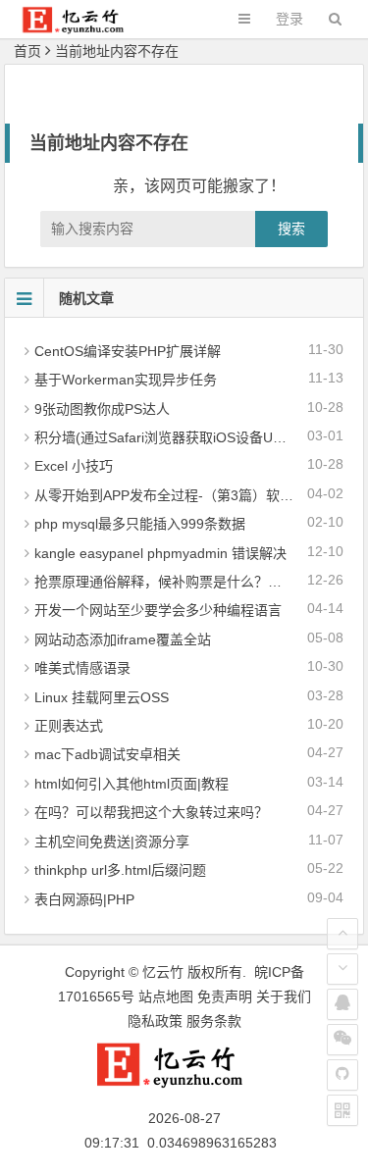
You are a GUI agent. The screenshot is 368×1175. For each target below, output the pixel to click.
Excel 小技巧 (73, 466)
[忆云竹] (83, 29)
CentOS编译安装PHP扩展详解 (127, 351)
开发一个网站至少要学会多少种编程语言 (158, 610)
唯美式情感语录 (82, 668)
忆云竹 (163, 972)
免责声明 (224, 996)
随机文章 (86, 298)
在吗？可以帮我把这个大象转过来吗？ (151, 812)
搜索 (291, 228)
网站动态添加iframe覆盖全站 (122, 639)
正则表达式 (68, 726)
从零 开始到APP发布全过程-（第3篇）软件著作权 (184, 495)
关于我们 (283, 996)
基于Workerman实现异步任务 (125, 379)
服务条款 (213, 1021)
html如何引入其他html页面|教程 (131, 784)
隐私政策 (155, 1021)
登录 (289, 18)
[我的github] (342, 1075)
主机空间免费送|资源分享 (111, 841)
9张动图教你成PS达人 (102, 409)
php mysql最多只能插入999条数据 (139, 524)
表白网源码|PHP (84, 899)
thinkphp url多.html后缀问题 (120, 870)
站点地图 (165, 996)
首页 (27, 51)
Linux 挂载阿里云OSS (101, 697)
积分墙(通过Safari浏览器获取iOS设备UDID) (167, 437)
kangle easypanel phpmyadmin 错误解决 (160, 553)
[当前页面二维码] (342, 1110)
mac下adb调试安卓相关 (107, 754)
